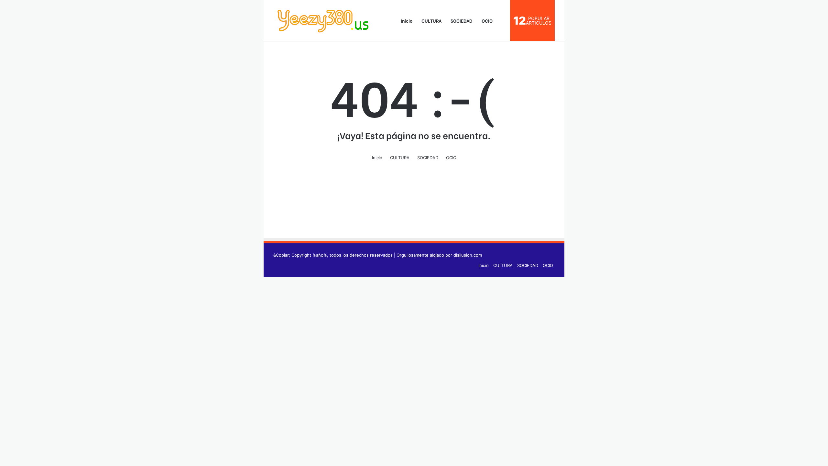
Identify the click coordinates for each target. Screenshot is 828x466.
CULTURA (431, 20)
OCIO (487, 20)
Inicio (406, 20)
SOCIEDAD (462, 20)
